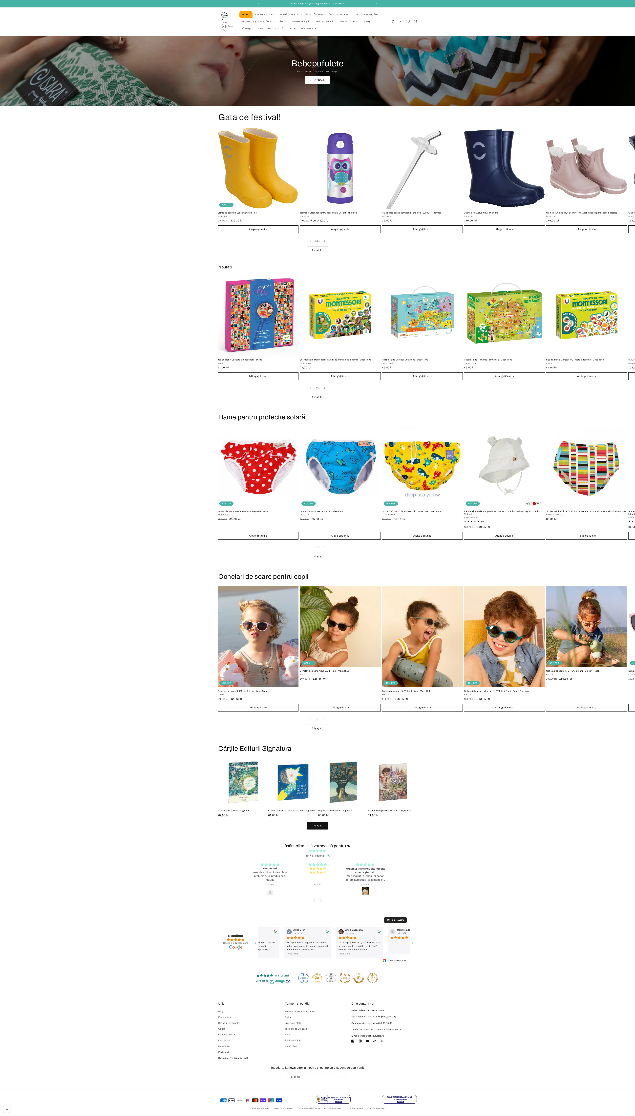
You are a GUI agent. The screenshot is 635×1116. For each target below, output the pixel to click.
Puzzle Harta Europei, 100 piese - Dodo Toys (405, 360)
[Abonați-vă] (343, 1077)
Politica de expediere (354, 1108)
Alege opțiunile (258, 229)
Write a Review (395, 920)
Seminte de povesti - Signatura (234, 810)
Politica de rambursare (283, 1108)
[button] (246, 14)
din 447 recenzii (315, 855)
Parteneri (223, 1052)
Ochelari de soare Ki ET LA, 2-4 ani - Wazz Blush (243, 691)
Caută (221, 1029)
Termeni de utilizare (296, 1029)
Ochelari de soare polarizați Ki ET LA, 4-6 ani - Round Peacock (496, 691)
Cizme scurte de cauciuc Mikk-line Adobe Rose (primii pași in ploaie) (581, 213)
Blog (220, 1011)
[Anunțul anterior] (258, 3)
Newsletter (224, 1046)
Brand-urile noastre (229, 1023)
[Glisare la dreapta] (324, 241)
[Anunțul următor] (376, 3)
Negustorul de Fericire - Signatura (335, 810)
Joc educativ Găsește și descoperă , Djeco (240, 360)
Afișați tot (317, 250)
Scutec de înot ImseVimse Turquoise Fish (321, 511)
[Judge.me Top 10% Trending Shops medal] (372, 978)
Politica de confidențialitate (300, 1011)
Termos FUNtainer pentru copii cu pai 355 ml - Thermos (328, 213)
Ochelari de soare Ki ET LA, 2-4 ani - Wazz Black (325, 671)
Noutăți (225, 267)
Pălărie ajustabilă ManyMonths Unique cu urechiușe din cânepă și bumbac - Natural (503, 513)
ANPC (288, 1034)
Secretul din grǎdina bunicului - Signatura (389, 810)
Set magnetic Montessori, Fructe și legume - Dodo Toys (575, 360)
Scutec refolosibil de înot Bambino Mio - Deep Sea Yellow (411, 511)
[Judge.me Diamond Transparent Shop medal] (303, 978)
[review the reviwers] (304, 932)
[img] (317, 851)
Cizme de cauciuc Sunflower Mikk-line (237, 213)
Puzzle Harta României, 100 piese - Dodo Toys (488, 360)
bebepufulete (263, 1108)
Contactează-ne (227, 1034)
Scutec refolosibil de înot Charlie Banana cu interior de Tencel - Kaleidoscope (586, 511)
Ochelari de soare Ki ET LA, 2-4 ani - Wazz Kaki (406, 691)
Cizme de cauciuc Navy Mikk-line (481, 213)
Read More (269, 953)
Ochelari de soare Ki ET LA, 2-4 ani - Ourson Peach (572, 671)
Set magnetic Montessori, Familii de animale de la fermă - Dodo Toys (335, 360)
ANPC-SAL (291, 1046)
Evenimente (225, 1017)
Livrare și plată (293, 1023)
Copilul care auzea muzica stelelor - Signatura (292, 810)
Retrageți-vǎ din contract (233, 1058)
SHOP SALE (317, 80)
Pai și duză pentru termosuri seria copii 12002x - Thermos (411, 213)
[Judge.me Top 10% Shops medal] (358, 978)
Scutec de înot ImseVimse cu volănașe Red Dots (243, 511)
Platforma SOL (293, 1040)
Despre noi (224, 1040)
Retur (288, 1017)
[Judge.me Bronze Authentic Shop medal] (344, 978)
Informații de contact (376, 1108)
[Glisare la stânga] (310, 241)
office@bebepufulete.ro (372, 1036)
